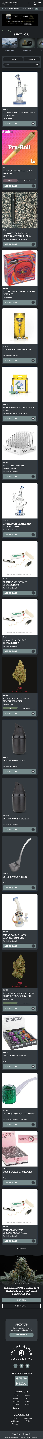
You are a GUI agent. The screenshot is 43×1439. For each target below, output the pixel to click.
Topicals (16, 1405)
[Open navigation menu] (39, 3)
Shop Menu (21, 1300)
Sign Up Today (21, 1335)
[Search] (37, 64)
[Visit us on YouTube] (28, 1366)
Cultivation (15, 1421)
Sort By (30, 59)
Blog (15, 1418)
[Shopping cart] (34, 3)
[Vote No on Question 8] (20, 20)
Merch (27, 1398)
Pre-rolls (27, 1405)
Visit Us (15, 1424)
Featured (16, 1398)
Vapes (27, 1395)
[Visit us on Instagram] (22, 1366)
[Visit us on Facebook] (16, 1366)
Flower (27, 1402)
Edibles (16, 1402)
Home (3, 31)
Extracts (16, 1408)
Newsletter (28, 1418)
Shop (16, 1395)
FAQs (28, 1421)
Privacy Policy (16, 1434)
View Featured (21, 1306)
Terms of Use (27, 1434)
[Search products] (30, 3)
